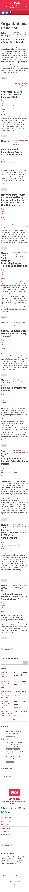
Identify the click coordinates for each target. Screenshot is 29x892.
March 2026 (4, 821)
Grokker (14, 230)
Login (14, 889)
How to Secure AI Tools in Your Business (20, 712)
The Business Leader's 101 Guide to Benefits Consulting (20, 703)
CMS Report (6, 774)
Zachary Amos (17, 105)
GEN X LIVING (7, 776)
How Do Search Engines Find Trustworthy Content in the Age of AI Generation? (15, 744)
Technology (10, 736)
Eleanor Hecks (17, 162)
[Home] (14, 792)
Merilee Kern (15, 472)
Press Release (17, 213)
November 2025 (5, 834)
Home (2, 18)
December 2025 (5, 831)
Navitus (3, 225)
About (14, 878)
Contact (14, 886)
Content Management (13, 749)
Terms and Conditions (14, 881)
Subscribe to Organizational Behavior (1, 654)
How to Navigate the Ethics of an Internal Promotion (15, 758)
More (14, 719)
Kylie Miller (11, 44)
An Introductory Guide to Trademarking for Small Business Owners (20, 674)
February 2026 (5, 825)
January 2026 (4, 828)
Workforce (10, 762)
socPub (14, 3)
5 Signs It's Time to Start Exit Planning (20, 692)
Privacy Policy (14, 884)
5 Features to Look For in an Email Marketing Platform (21, 683)
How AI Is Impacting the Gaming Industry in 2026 (14, 732)
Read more (4, 78)
